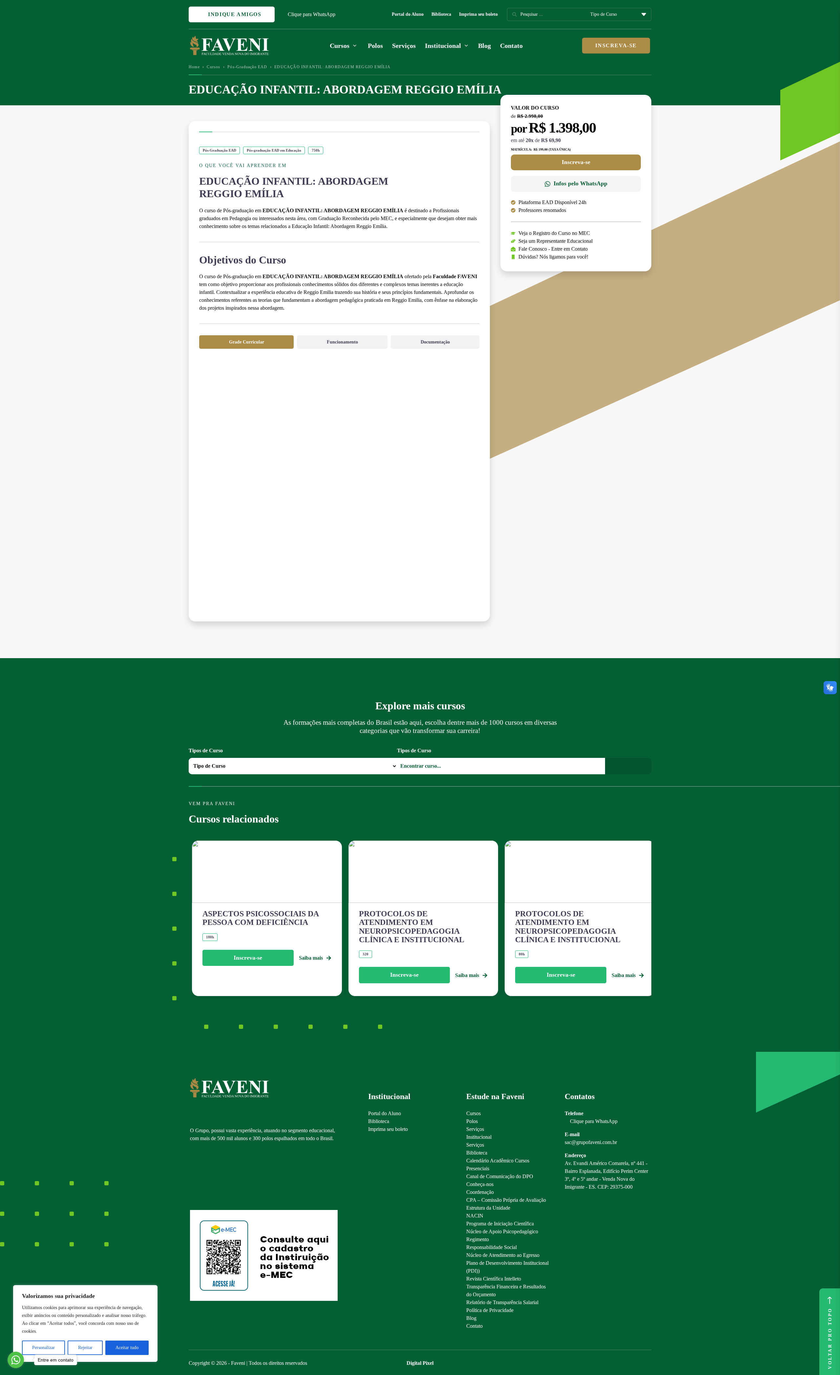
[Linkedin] (227, 1176)
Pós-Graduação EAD (247, 67)
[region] (85, 1323)
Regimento (477, 1239)
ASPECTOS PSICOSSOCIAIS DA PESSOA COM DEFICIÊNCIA (260, 918)
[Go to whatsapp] (16, 1360)
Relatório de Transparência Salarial (502, 1302)
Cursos (213, 67)
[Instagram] (193, 1176)
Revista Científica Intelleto (493, 1278)
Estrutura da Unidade (488, 1208)
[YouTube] (216, 1176)
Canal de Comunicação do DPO (499, 1176)
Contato (511, 45)
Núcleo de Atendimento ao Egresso (502, 1255)
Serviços (404, 45)
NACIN (474, 1216)
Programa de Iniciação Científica (500, 1223)
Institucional (479, 1137)
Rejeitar (85, 1347)
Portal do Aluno (408, 14)
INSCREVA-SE (616, 45)
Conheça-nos (480, 1184)
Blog (484, 45)
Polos (375, 45)
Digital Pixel (420, 1363)
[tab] (246, 342)
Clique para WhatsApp (311, 14)
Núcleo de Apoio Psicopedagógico (502, 1231)
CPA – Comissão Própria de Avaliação (506, 1200)
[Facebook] (204, 1176)
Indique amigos (234, 14)
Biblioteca (441, 14)
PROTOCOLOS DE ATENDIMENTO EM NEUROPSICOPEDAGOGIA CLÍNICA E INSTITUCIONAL (411, 926)
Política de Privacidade (490, 1310)
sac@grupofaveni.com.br (591, 1142)
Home (194, 67)
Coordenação (480, 1192)
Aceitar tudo (127, 1347)
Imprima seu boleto (478, 14)
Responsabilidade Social (491, 1247)
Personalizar (43, 1347)
